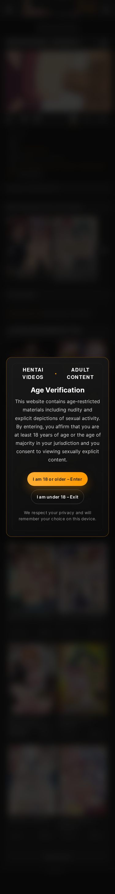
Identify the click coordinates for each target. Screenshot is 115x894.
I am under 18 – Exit (58, 496)
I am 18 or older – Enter (57, 479)
